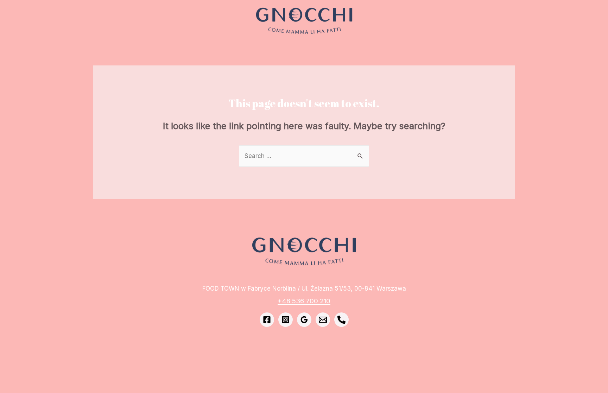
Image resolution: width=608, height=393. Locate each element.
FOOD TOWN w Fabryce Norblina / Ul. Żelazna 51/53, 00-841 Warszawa (304, 288)
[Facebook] (267, 319)
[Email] (323, 319)
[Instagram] (285, 319)
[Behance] (341, 319)
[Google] (304, 319)
